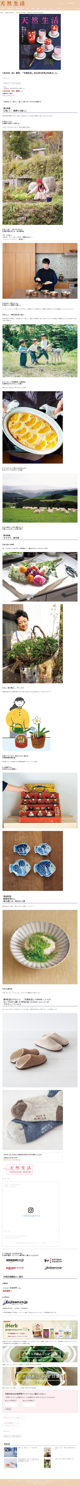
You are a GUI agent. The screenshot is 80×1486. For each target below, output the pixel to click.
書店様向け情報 (29, 1480)
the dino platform (42, 1484)
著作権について (20, 1480)
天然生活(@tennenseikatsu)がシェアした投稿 (31, 1243)
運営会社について (39, 1480)
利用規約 (48, 1480)
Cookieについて (68, 1480)
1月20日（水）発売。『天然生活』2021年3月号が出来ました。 (30, 73)
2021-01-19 (6, 78)
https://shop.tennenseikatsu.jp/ (12, 1160)
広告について (11, 1480)
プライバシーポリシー (57, 1480)
